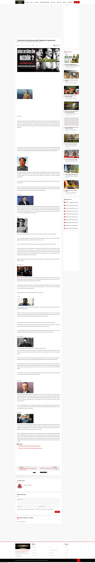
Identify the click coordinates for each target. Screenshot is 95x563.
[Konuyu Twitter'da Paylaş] (56, 45)
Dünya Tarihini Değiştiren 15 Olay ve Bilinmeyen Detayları (71, 96)
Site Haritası (70, 2)
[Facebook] (16, 556)
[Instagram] (19, 556)
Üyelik (66, 555)
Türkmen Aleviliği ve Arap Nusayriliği (71, 159)
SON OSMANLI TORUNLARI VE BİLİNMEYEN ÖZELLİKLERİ (29, 446)
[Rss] (21, 556)
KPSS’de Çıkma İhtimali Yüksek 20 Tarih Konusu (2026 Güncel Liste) (71, 112)
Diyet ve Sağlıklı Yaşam (3, 562)
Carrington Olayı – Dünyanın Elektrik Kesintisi (71, 191)
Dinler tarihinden (18, 551)
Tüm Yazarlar (67, 550)
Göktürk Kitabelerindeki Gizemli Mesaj (71, 174)
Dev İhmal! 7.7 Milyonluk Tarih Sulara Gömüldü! (71, 80)
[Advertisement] (38, 13)
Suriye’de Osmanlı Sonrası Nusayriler (71, 143)
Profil (66, 547)
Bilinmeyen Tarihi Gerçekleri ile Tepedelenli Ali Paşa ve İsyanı (30, 448)
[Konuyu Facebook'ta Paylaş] (54, 45)
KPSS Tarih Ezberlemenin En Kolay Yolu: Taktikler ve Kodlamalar (72, 128)
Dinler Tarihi (53, 2)
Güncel (31, 2)
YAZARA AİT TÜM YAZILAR (28, 485)
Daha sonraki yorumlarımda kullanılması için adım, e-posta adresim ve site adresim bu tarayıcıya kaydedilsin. (36, 509)
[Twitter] (17, 556)
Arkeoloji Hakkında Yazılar (44, 2)
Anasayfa (27, 2)
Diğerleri (64, 2)
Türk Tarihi (36, 2)
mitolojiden (23, 551)
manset (24, 45)
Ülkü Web (22, 550)
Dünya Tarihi (59, 2)
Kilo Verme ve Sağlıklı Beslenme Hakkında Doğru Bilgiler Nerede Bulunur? (72, 65)
